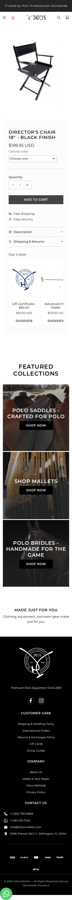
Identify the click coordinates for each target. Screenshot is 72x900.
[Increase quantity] (27, 185)
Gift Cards (36, 744)
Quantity (15, 177)
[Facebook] (31, 701)
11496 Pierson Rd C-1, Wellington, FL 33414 (38, 833)
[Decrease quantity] (13, 185)
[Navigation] (4, 17)
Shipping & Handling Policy (36, 724)
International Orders (36, 730)
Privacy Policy (36, 792)
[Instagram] (41, 701)
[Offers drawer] (12, 17)
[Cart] (67, 17)
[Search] (59, 17)
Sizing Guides (36, 750)
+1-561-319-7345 (20, 820)
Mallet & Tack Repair (36, 779)
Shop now (36, 425)
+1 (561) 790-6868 (21, 813)
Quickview (24, 320)
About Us (36, 772)
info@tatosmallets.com (25, 827)
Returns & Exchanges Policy (36, 737)
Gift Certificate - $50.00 (24, 305)
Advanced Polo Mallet (56, 305)
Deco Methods (36, 785)
